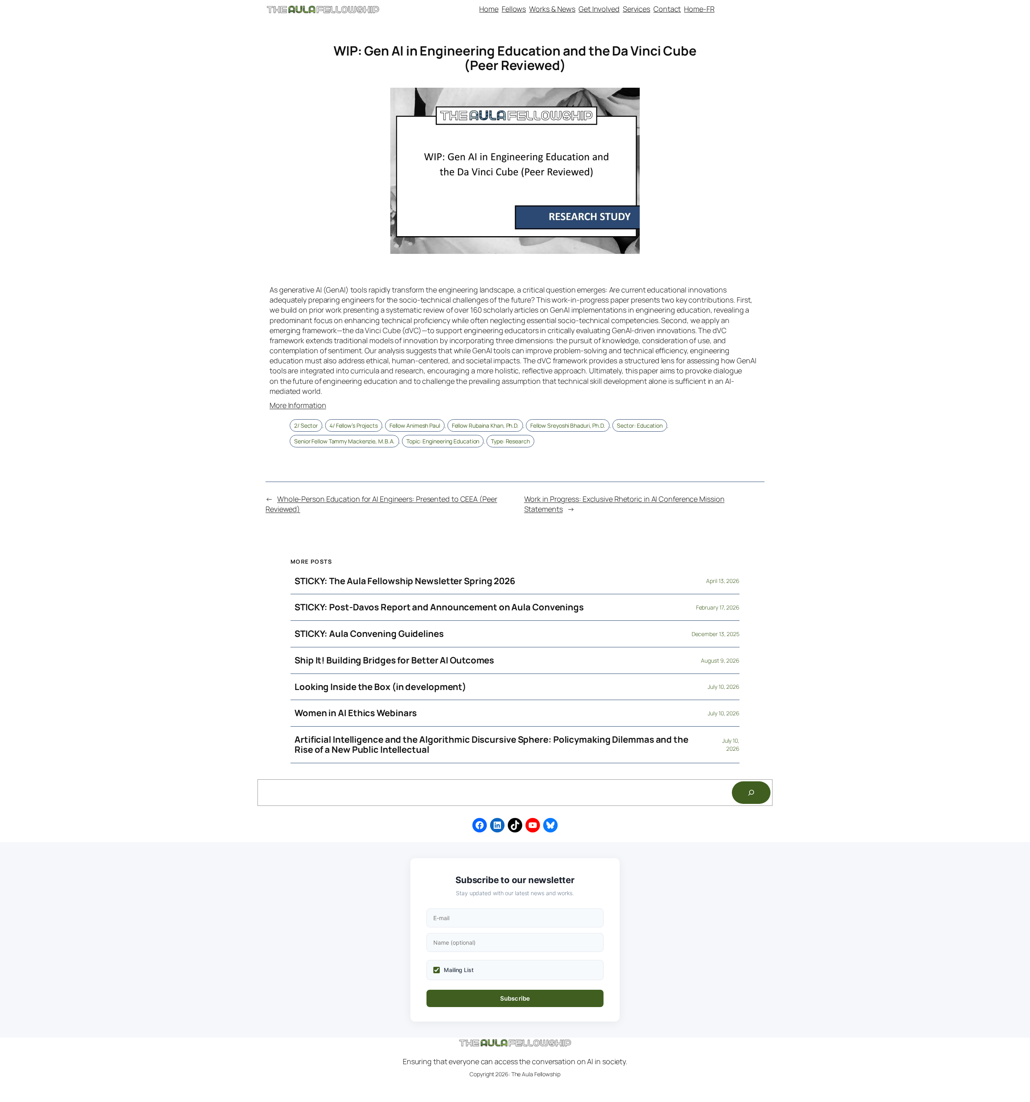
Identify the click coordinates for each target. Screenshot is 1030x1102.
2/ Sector (306, 425)
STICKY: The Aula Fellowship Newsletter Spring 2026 (405, 581)
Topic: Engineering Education (442, 441)
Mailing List (459, 969)
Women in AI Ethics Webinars (356, 713)
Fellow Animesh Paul (414, 425)
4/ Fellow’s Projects (354, 425)
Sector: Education (640, 425)
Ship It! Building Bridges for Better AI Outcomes (394, 660)
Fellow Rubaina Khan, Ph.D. (485, 425)
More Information (298, 405)
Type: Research (510, 441)
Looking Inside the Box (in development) (380, 687)
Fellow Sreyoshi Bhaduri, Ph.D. (567, 425)
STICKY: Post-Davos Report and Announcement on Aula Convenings (439, 607)
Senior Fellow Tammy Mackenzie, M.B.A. (344, 441)
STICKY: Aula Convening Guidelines (369, 634)
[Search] (751, 792)
